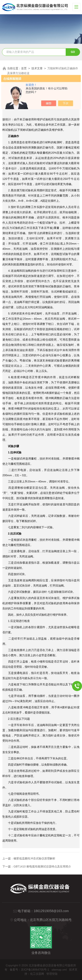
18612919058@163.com (51, 911)
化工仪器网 (37, 973)
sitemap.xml (59, 969)
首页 (24, 68)
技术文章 (37, 68)
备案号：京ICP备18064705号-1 (29, 969)
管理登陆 (52, 973)
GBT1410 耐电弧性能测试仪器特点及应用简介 (42, 866)
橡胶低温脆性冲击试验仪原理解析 (34, 858)
